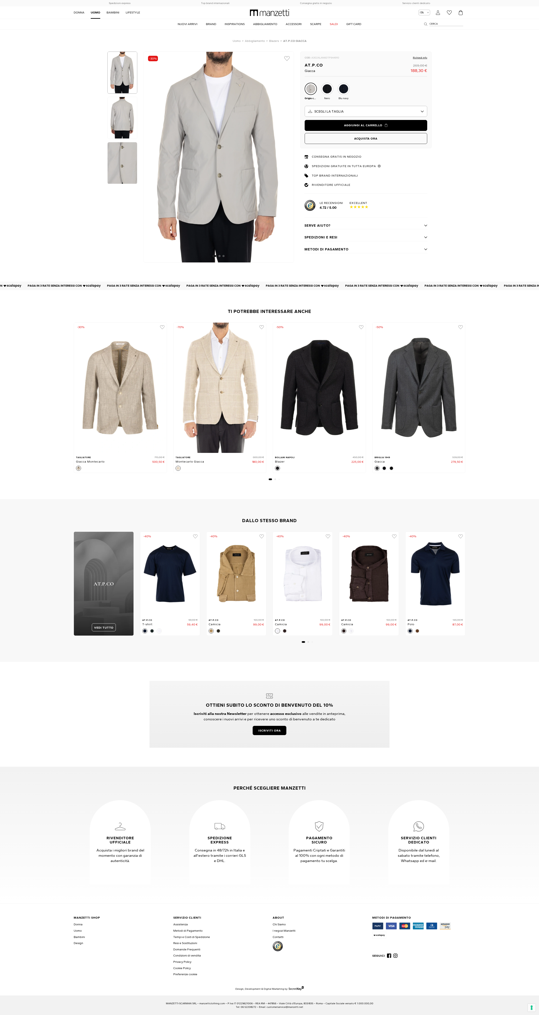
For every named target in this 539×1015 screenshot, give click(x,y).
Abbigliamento (255, 41)
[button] (214, 256)
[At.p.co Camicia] (236, 574)
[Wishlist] (449, 12)
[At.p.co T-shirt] (170, 574)
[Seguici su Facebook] (389, 956)
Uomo (237, 41)
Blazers (274, 41)
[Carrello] (460, 12)
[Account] (438, 12)
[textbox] (366, 111)
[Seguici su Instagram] (395, 956)
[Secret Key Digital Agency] (296, 988)
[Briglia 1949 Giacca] (418, 388)
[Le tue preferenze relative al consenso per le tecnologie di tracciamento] (532, 1008)
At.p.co (314, 65)
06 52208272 (248, 1006)
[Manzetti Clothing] (269, 12)
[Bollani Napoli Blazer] (319, 388)
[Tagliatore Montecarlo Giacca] (219, 388)
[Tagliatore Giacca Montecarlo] (120, 388)
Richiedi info (420, 57)
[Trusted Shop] (278, 946)
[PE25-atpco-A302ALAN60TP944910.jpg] (219, 157)
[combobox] (366, 111)
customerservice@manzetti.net (285, 1006)
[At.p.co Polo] (435, 574)
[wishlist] (287, 58)
